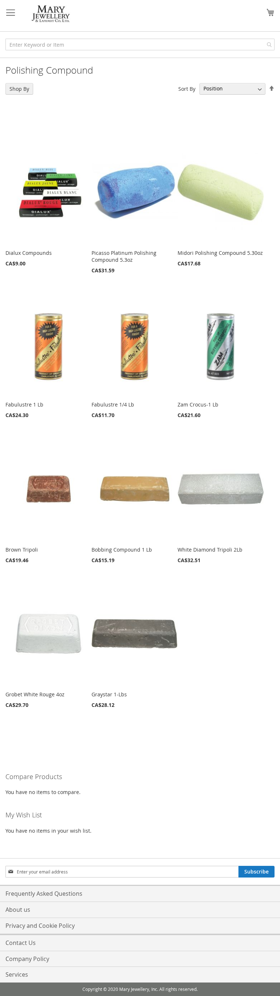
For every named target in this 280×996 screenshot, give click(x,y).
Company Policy (27, 959)
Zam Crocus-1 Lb (198, 404)
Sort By (186, 88)
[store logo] (51, 14)
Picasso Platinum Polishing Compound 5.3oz (124, 256)
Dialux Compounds (28, 252)
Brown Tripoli (21, 549)
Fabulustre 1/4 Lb (113, 404)
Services (16, 974)
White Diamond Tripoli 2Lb (210, 549)
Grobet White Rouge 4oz (35, 694)
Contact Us (20, 943)
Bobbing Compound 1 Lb (122, 549)
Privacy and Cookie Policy (40, 926)
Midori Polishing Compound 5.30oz (220, 252)
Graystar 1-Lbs (109, 694)
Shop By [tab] (19, 88)
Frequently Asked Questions (43, 894)
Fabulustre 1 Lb (24, 404)
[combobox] (140, 44)
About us (17, 910)
